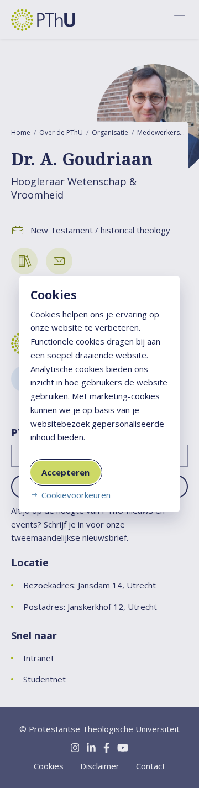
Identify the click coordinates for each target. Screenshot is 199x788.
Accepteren (65, 472)
